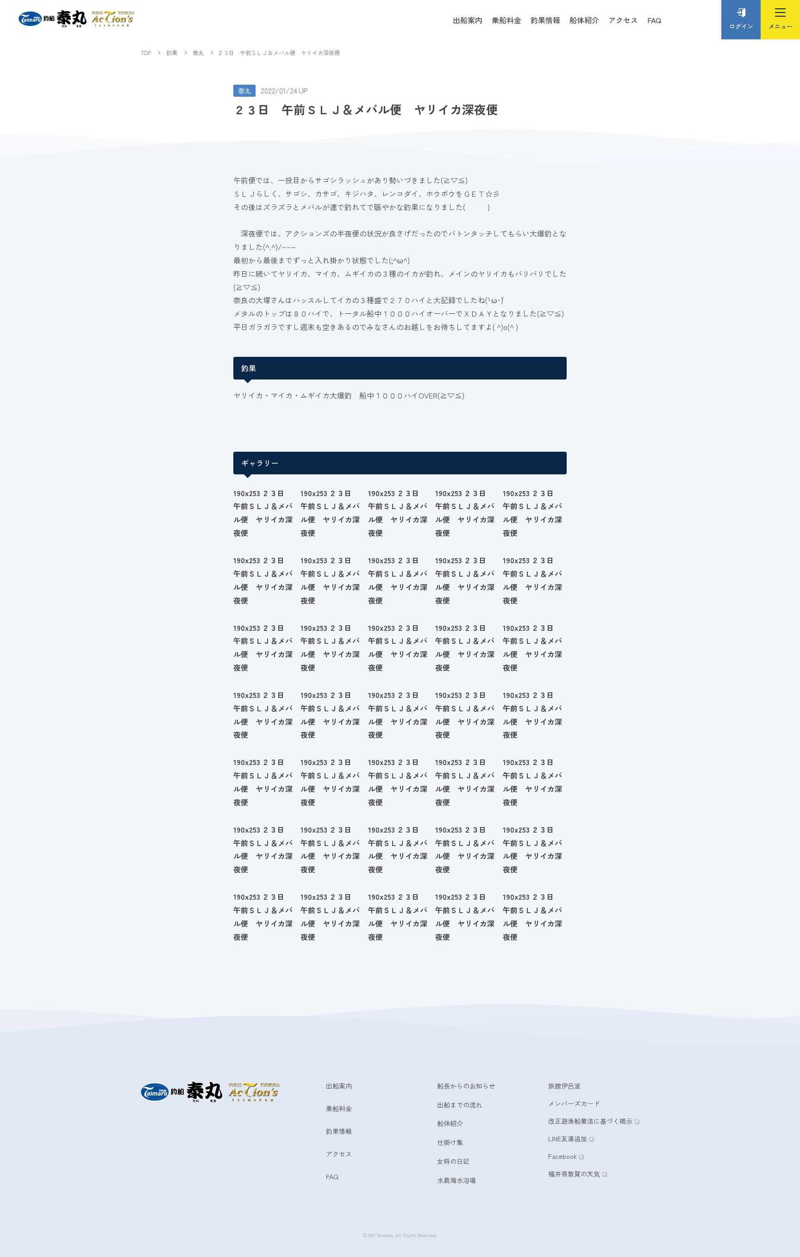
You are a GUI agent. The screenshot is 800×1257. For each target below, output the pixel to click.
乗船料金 (506, 19)
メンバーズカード (574, 1103)
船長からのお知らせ (466, 1085)
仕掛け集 (450, 1142)
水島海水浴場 (456, 1180)
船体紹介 (584, 19)
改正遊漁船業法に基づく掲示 (590, 1121)
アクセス (623, 19)
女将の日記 (453, 1161)
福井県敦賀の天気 (574, 1173)
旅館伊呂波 (564, 1085)
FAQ (654, 19)
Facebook (562, 1156)
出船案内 (467, 19)
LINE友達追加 (567, 1138)
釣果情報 (545, 19)
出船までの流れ (459, 1104)
